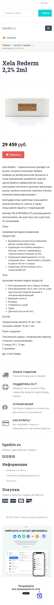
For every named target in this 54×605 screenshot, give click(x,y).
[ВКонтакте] (3, 456)
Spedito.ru (9, 28)
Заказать (15, 154)
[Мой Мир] (10, 456)
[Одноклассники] (7, 456)
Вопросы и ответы (16, 470)
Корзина (11, 37)
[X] (13, 456)
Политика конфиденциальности (23, 475)
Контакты (11, 480)
